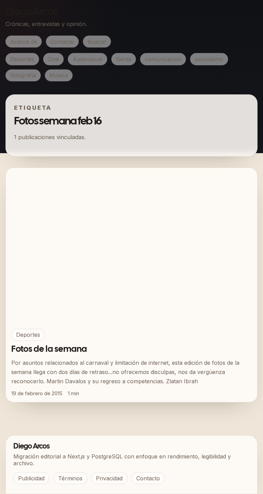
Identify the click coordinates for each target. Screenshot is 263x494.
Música (58, 75)
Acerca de (23, 41)
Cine (53, 59)
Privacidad (109, 478)
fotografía (23, 75)
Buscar (97, 41)
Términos (70, 478)
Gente (124, 59)
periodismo (209, 59)
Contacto (62, 41)
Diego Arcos (31, 12)
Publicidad (31, 478)
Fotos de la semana (49, 349)
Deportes (22, 59)
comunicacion (163, 59)
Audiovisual (87, 59)
